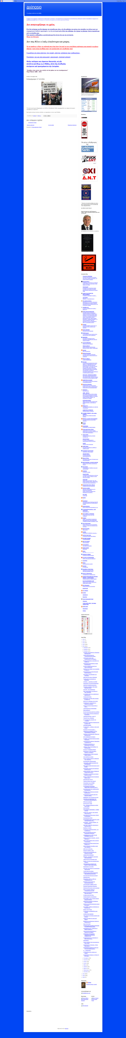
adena (84, 551)
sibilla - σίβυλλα (86, 393)
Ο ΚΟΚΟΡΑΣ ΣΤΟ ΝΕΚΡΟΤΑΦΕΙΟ (89, 427)
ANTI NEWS (85, 297)
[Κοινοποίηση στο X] (47, 116)
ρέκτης (84, 562)
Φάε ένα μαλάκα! (86, 541)
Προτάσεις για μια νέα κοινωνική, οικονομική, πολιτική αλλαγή (48, 57)
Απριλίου (85, 966)
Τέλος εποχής (85, 529)
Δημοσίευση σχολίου (32, 122)
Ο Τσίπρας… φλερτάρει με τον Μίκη (90, 681)
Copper (83, 110)
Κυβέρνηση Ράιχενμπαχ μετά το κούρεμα (91, 887)
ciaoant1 (84, 324)
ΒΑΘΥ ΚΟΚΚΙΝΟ (86, 329)
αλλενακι (84, 361)
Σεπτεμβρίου (86, 958)
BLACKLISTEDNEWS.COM (88, 581)
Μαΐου (85, 965)
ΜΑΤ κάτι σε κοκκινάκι (87, 801)
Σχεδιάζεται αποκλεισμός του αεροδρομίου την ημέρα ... (89, 745)
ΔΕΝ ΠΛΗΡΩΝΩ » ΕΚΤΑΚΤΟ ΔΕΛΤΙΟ (90, 462)
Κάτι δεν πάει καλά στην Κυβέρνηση (89, 558)
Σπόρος (84, 610)
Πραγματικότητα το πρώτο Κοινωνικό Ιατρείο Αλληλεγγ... (90, 672)
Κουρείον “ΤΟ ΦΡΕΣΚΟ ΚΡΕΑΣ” (89, 749)
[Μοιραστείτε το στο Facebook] (48, 116)
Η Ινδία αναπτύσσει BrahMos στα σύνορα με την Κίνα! (89, 853)
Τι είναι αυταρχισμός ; (87, 696)
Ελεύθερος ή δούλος (87, 827)
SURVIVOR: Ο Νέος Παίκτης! (88, 451)
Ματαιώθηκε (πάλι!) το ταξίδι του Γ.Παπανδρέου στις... (89, 880)
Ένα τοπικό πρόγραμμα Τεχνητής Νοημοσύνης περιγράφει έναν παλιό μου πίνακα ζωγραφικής (90, 339)
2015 (84, 639)
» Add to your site (94, 111)
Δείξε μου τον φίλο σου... (88, 848)
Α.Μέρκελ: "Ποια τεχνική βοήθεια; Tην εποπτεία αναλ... (90, 747)
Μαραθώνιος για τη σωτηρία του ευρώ (90, 797)
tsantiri (84, 443)
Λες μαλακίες (85, 590)
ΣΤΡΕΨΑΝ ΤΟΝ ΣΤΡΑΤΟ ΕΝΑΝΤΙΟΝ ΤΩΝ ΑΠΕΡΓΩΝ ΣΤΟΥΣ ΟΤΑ (90, 873)
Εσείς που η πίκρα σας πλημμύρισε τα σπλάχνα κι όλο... (90, 826)
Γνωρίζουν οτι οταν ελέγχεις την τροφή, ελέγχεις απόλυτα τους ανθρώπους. (53, 53)
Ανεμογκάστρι (86, 544)
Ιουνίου (85, 963)
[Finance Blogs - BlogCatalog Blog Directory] (85, 1000)
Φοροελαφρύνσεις (86, 511)
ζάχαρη (84, 423)
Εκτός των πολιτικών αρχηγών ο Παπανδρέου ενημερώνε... (89, 833)
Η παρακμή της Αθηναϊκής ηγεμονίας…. (90, 295)
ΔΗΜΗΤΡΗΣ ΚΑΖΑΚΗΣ (87, 380)
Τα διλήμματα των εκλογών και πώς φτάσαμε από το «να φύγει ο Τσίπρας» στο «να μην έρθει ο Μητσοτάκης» (90, 431)
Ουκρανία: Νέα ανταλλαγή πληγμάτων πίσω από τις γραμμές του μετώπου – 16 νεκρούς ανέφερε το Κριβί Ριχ (90, 278)
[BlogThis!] (45, 116)
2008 (84, 977)
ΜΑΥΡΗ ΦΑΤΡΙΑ (86, 528)
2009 (84, 975)
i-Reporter (85, 601)
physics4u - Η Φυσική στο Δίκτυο (89, 374)
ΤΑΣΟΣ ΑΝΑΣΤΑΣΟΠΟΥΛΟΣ (88, 311)
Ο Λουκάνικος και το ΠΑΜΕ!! (88, 783)
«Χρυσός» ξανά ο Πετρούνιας (88, 444)
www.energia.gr (86, 439)
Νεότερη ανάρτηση (30, 125)
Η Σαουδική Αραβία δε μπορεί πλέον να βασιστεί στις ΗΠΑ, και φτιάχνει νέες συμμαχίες (90, 326)
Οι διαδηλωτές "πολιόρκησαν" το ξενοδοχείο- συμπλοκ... (89, 703)
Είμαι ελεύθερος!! (86, 710)
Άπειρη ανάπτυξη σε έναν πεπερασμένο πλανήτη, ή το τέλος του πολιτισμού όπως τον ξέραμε (90, 525)
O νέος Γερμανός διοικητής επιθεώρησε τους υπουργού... (91, 759)
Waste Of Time (86, 458)
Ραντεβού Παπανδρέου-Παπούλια (90, 886)
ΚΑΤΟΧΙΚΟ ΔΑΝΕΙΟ (87, 725)
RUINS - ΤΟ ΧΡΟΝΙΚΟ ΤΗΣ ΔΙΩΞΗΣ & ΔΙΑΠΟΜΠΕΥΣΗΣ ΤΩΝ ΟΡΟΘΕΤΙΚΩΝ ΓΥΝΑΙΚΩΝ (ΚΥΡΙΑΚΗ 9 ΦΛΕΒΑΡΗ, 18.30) (90, 520)
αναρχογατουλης (86, 506)
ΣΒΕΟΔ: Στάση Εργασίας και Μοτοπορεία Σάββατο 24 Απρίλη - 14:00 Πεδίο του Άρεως (90, 402)
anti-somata (85, 466)
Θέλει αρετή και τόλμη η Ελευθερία (90, 677)
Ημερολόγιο (85, 608)
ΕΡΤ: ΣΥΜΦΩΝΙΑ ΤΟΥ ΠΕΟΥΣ (89, 736)
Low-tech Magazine (87, 342)
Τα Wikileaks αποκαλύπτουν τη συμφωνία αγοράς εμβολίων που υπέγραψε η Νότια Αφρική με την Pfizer (90, 283)
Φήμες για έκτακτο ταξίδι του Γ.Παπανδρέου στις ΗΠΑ (89, 890)
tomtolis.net (85, 594)
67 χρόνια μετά (85, 567)
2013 (84, 642)
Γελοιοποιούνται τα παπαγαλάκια (89, 708)
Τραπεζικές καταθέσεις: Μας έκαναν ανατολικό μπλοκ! (90, 687)
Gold (83, 106)
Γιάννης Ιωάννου (86, 345)
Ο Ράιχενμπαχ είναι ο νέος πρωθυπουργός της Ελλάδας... (90, 659)
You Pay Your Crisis (87, 535)
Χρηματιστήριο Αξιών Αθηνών (89, 484)
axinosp (34, 7)
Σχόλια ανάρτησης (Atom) (37, 127)
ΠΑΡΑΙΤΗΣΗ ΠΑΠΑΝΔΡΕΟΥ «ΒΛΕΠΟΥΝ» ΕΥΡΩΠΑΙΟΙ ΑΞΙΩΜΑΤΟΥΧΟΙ (89, 935)
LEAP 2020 (85, 479)
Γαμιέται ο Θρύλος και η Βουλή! (89, 781)
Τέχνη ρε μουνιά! (86, 542)
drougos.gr (85, 389)
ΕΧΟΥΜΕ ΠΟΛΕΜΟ (87, 538)
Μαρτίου (85, 968)
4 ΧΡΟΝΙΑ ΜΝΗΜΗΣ (86, 539)
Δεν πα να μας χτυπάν (87, 803)
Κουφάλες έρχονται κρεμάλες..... (89, 729)
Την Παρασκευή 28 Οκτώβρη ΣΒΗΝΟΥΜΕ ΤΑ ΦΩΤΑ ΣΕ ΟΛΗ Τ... (90, 787)
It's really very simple (86, 472)
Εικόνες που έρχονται (87, 909)
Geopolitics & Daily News (88, 569)
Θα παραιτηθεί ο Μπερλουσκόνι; (89, 761)
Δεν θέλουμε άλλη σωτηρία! (88, 563)
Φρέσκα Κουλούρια (87, 353)
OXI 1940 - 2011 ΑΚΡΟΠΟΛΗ (89, 689)
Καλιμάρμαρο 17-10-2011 (88, 866)
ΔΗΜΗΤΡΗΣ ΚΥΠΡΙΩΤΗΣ (88, 410)
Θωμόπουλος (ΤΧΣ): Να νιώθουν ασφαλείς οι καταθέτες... (89, 752)
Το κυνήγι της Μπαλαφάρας (88, 557)
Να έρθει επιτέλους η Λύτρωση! (88, 411)
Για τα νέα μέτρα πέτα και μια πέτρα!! (90, 875)
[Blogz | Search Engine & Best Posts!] (96, 1000)
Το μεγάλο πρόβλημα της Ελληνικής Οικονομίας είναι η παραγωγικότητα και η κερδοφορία (90, 355)
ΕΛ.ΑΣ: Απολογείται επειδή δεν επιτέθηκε (91, 711)
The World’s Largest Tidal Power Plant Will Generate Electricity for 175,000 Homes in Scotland (90, 503)
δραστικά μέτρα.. (86, 877)
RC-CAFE (85, 494)
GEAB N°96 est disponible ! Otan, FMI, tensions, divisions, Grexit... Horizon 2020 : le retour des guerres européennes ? (90, 481)
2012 (84, 644)
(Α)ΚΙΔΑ (84, 518)
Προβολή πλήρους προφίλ (91, 984)
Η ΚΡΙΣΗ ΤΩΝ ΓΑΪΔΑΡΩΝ (88, 914)
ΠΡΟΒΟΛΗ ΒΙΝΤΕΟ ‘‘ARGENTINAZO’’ (90, 578)
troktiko (84, 532)
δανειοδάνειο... (86, 940)
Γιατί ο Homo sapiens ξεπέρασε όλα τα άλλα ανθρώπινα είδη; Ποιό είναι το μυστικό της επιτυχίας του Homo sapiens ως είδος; (90, 377)
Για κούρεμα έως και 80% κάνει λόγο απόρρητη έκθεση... (90, 795)
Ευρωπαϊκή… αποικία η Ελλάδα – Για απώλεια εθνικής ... (90, 823)
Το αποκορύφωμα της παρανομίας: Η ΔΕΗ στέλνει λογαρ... (90, 938)
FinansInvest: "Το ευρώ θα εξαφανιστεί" (91, 683)
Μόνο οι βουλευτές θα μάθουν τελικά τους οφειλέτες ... (90, 847)
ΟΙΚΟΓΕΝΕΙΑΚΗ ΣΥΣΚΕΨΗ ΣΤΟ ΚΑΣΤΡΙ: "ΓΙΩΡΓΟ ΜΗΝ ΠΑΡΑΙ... (90, 865)
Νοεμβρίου (86, 649)
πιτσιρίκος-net (86, 307)
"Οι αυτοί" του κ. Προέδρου (88, 718)
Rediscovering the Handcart (88, 343)
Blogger (66, 1028)
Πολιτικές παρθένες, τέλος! (88, 850)
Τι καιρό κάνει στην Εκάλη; (88, 871)
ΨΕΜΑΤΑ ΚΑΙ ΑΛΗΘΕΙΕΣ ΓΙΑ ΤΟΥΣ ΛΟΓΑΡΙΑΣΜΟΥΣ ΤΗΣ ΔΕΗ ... (90, 732)
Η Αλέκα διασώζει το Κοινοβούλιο (89, 896)
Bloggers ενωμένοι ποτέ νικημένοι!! (90, 418)
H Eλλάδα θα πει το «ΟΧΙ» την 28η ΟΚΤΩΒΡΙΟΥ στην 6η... (90, 836)
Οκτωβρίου (86, 651)
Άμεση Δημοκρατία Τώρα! (88, 599)
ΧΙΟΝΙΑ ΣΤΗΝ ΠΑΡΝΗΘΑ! (88, 855)
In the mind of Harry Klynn (88, 429)
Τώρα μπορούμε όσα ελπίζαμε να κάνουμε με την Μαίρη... (89, 932)
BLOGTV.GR (85, 588)
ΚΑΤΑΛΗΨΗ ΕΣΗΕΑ (87, 400)
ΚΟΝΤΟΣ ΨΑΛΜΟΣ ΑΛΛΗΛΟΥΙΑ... (90, 685)
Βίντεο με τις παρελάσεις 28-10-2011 (90, 701)
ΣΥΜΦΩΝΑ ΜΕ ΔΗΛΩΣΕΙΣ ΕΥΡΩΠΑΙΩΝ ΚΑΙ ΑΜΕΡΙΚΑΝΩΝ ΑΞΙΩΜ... (91, 926)
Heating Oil (84, 105)
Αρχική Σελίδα (86, 474)
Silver (83, 108)
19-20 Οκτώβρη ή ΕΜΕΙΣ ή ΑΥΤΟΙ (90, 884)
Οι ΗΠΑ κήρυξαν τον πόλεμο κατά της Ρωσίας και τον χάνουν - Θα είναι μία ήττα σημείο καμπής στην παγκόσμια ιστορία (90, 386)
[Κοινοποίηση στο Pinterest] (49, 116)
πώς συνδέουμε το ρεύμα (88, 756)
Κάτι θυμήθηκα (86, 807)
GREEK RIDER (86, 547)
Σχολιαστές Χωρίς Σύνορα (88, 450)
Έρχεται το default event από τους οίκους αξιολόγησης (90, 667)
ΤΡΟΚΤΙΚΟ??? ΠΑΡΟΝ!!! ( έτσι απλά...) (90, 533)
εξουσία (84, 424)
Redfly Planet (85, 446)
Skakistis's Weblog (87, 554)
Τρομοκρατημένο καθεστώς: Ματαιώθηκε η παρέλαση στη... (91, 742)
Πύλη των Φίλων (86, 358)
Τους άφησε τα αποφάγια (87, 545)
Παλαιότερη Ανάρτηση (72, 125)
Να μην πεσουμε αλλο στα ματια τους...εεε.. (90, 507)
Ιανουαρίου (86, 971)
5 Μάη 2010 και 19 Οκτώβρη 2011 (90, 859)
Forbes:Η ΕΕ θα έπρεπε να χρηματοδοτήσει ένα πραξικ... (89, 656)
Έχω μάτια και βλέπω (87, 300)
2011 (84, 646)
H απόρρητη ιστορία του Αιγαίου (88, 555)
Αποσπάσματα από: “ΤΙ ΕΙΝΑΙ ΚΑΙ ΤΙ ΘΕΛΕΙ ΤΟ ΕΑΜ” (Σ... (90, 929)
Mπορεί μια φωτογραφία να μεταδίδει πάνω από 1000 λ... (90, 893)
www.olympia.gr (86, 281)
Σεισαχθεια (85, 560)
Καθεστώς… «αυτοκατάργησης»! (88, 298)
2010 (84, 973)
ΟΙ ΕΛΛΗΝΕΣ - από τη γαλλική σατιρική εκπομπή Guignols (91, 899)
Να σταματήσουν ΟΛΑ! (87, 817)
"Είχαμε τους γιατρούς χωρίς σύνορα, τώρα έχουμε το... (90, 813)
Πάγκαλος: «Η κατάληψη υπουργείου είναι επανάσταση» (90, 857)
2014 (84, 641)
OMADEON (85, 337)
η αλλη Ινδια (85, 495)
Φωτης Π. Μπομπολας (87, 573)
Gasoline (83, 103)
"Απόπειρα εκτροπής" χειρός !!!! (89, 716)
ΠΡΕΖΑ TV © (85, 405)
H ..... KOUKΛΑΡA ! (87, 950)
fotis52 (84, 497)
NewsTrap (85, 597)
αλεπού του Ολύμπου (87, 384)
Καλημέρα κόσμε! (86, 390)
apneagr (84, 350)
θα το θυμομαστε (86, 585)
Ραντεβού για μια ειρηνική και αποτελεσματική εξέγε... (89, 882)
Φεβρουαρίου (86, 970)
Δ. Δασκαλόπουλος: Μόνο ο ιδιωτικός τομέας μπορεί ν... (90, 755)
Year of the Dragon (86, 523)
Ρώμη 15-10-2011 (86, 924)
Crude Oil (84, 100)
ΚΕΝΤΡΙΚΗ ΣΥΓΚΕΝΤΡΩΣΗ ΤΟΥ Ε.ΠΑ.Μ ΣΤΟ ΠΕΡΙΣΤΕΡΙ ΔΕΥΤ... (90, 800)
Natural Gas (84, 102)
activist (84, 592)
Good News (85, 500)
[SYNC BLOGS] (84, 1005)
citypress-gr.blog (86, 488)
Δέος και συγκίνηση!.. (86, 351)
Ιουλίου (85, 961)
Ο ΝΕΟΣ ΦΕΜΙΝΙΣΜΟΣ (87, 359)
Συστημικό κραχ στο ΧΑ (88, 779)
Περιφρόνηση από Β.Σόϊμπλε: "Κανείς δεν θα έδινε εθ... (90, 664)
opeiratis (84, 566)
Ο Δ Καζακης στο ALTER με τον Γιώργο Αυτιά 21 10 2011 (90, 775)
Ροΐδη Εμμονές (86, 333)
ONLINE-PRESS (86, 453)
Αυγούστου (86, 959)
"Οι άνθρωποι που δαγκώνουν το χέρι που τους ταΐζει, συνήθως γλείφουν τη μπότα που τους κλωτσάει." (90, 476)
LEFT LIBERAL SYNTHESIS (88, 513)
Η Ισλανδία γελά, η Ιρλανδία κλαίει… (89, 574)
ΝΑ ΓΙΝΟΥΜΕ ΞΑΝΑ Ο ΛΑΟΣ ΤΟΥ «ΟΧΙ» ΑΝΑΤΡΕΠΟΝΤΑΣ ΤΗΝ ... (91, 820)
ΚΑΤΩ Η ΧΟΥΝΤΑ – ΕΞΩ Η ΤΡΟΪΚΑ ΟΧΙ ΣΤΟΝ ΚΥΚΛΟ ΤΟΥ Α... (91, 772)
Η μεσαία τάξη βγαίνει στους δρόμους (89, 536)
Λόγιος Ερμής (85, 434)
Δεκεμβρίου (86, 647)
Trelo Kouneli (85, 286)
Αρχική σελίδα (51, 125)
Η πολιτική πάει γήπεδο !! (88, 784)
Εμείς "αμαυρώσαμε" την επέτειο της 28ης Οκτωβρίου (90, 692)
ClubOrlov (85, 471)
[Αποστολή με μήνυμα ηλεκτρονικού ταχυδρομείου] (44, 116)
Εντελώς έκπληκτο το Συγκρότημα (89, 586)
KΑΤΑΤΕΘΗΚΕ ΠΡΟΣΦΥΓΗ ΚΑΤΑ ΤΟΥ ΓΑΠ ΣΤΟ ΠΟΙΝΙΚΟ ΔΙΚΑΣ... (90, 948)
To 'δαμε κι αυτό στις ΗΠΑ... (88, 895)
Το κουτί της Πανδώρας (87, 276)
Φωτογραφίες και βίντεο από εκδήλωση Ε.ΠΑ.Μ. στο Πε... (91, 769)
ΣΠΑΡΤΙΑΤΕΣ (85, 426)
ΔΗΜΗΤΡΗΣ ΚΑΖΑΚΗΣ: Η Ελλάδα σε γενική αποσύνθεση (90, 902)
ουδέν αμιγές (85, 606)
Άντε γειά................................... (88, 552)
